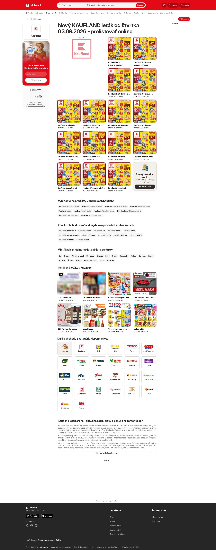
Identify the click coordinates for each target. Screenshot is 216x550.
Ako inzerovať (157, 517)
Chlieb (114, 256)
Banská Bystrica (69, 235)
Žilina (129, 231)
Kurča (102, 260)
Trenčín (104, 235)
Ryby (107, 256)
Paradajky (124, 256)
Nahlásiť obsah (116, 526)
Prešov (114, 231)
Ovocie (100, 256)
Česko (40, 540)
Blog (143, 13)
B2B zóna (156, 521)
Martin (136, 235)
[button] (32, 516)
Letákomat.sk (43, 547)
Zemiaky (142, 256)
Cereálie (110, 260)
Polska (58, 540)
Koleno (79, 260)
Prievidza (66, 240)
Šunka (70, 260)
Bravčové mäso (90, 260)
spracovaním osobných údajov (36, 106)
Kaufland (69, 206)
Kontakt (113, 521)
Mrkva (133, 256)
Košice (84, 231)
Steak (66, 256)
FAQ (112, 517)
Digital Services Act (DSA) (131, 547)
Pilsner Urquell (78, 256)
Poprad (120, 235)
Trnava (88, 235)
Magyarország (49, 540)
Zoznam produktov (167, 13)
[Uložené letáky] (164, 5)
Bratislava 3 (67, 231)
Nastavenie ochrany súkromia (61, 547)
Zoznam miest (153, 13)
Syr (60, 256)
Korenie (62, 260)
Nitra (99, 231)
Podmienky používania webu (84, 547)
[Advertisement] (81, 54)
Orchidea (90, 256)
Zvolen (82, 240)
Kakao (150, 256)
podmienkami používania (34, 104)
